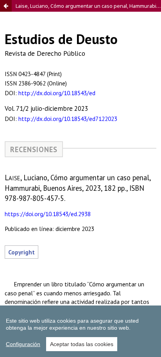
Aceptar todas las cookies (81, 344)
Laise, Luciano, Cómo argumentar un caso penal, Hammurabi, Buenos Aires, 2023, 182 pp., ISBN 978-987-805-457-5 (88, 5)
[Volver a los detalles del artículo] (6, 6)
